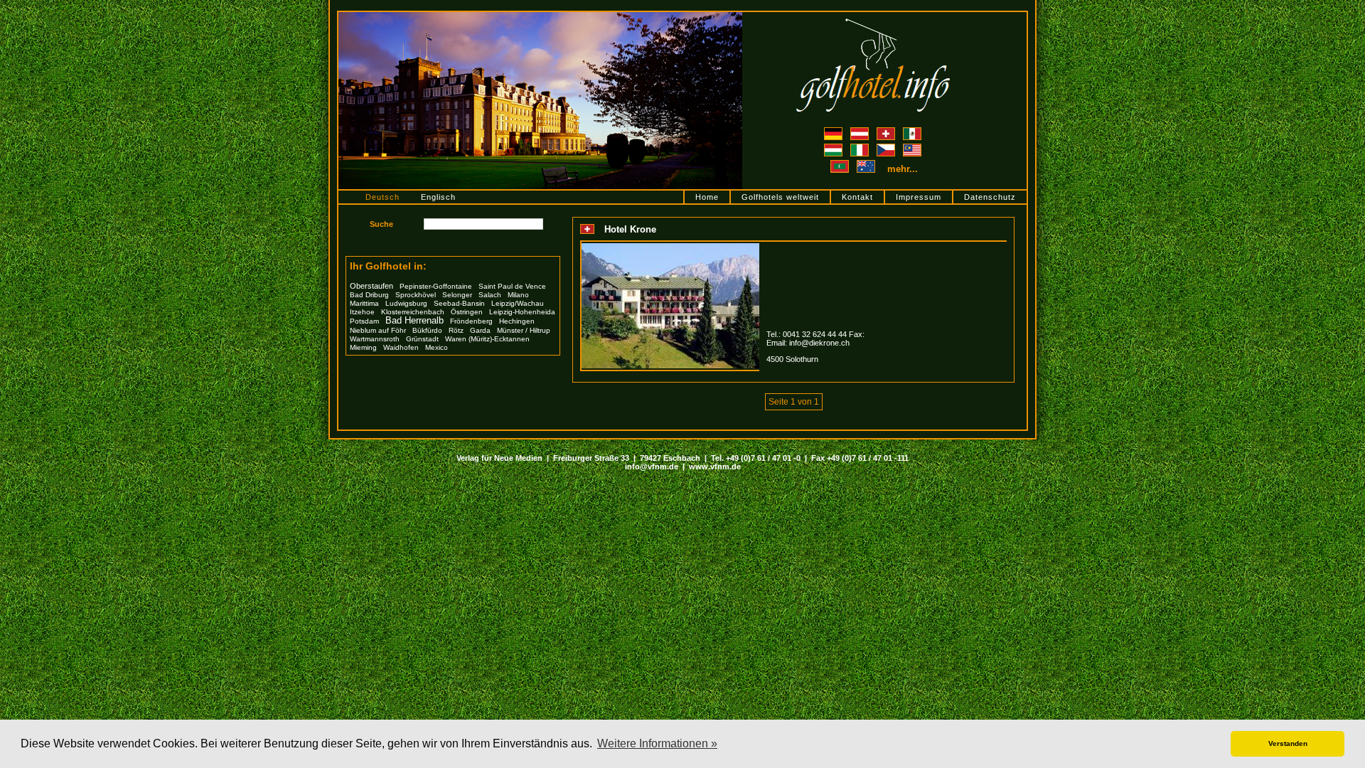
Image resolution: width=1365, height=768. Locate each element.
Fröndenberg (471, 321)
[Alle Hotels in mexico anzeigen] (912, 131)
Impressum (918, 197)
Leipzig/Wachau (517, 303)
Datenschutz (990, 197)
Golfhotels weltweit (780, 197)
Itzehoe (362, 312)
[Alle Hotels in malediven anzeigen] (841, 169)
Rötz (456, 330)
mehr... (902, 169)
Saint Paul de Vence (512, 286)
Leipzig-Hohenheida (522, 312)
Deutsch (382, 197)
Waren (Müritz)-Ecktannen (487, 339)
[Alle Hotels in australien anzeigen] (867, 169)
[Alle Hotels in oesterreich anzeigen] (860, 131)
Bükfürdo (427, 330)
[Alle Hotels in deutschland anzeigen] (834, 131)
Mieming (363, 347)
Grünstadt (422, 339)
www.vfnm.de (715, 466)
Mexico (436, 347)
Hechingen (517, 321)
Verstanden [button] (1287, 743)
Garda (480, 330)
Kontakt (857, 197)
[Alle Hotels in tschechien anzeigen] (887, 148)
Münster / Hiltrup (523, 330)
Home (707, 197)
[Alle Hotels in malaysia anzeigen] (912, 148)
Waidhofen (401, 347)
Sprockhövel (415, 295)
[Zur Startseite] (872, 16)
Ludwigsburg (406, 303)
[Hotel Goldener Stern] (540, 16)
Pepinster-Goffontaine (436, 286)
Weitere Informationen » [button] (657, 743)
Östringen (467, 312)
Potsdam (364, 321)
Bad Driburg (369, 295)
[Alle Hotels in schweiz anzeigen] (887, 131)
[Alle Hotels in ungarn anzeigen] (834, 148)
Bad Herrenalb (414, 321)
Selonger (457, 295)
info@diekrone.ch (819, 342)
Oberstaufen (371, 286)
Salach (489, 295)
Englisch (438, 197)
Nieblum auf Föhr (378, 330)
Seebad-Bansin (459, 303)
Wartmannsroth (375, 339)
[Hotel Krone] (670, 247)
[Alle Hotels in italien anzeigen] (860, 148)
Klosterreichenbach (412, 312)
